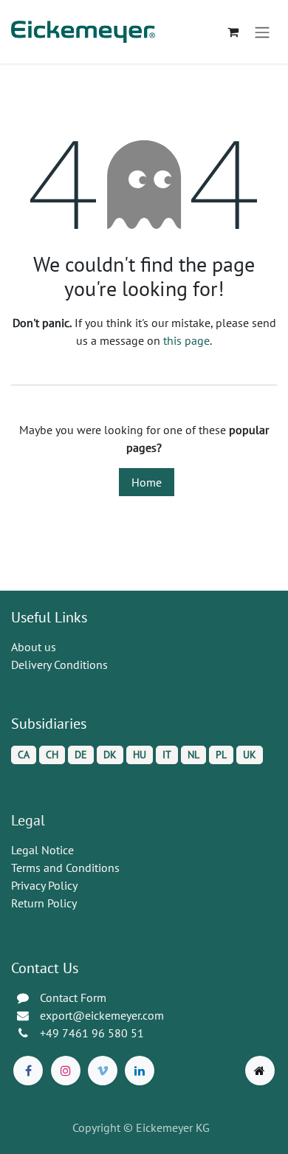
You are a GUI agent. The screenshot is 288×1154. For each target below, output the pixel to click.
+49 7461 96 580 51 (92, 1033)
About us (33, 646)
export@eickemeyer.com (102, 1015)
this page (186, 340)
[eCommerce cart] (232, 32)
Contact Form (73, 997)
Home (146, 482)
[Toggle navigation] (262, 31)
